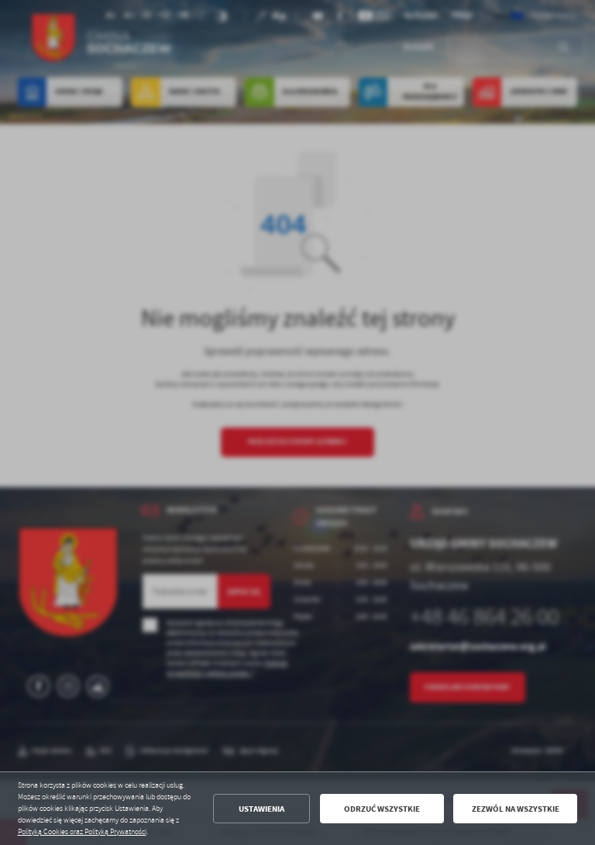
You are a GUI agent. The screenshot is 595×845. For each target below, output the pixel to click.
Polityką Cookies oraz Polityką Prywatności (82, 831)
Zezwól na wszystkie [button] (515, 809)
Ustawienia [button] (261, 809)
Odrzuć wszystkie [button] (382, 809)
